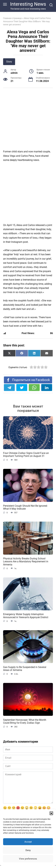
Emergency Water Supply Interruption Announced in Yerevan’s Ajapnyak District (25, 616)
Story (9, 61)
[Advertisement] (28, 120)
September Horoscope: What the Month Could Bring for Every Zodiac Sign (24, 721)
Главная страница (12, 18)
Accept (28, 841)
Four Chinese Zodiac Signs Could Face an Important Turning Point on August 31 (26, 454)
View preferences (28, 858)
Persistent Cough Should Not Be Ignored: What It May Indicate (25, 507)
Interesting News (28, 4)
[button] (51, 813)
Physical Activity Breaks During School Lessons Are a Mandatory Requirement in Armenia (25, 561)
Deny (28, 850)
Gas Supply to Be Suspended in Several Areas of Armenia (24, 668)
